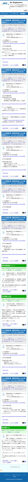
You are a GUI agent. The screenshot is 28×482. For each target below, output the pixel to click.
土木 (8, 31)
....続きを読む (5, 62)
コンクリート (16, 29)
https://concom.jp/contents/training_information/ (13, 125)
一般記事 (9, 28)
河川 (15, 31)
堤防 (18, 270)
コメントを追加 (14, 65)
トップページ (14, 13)
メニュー (5, 13)
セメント (23, 31)
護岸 (21, 270)
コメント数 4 (13, 460)
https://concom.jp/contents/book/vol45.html (14, 120)
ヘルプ (24, 475)
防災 (7, 29)
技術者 (19, 31)
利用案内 (22, 13)
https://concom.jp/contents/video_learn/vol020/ (14, 43)
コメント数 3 (13, 323)
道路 (4, 31)
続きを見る (6, 65)
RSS (14, 476)
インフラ (11, 31)
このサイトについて (16, 475)
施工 (17, 31)
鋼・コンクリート (17, 339)
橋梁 (6, 31)
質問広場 (9, 270)
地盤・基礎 (10, 29)
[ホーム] (5, 4)
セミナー (21, 29)
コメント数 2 (13, 289)
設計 (5, 29)
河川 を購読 (2, 471)
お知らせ (20, 28)
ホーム (2, 16)
